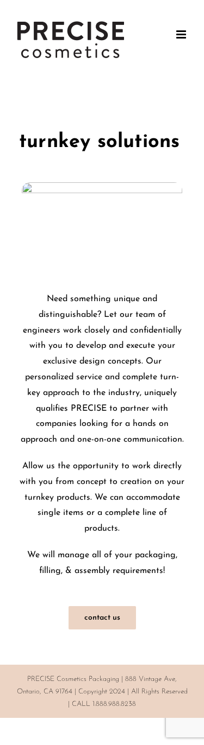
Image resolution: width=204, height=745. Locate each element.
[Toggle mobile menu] (182, 34)
